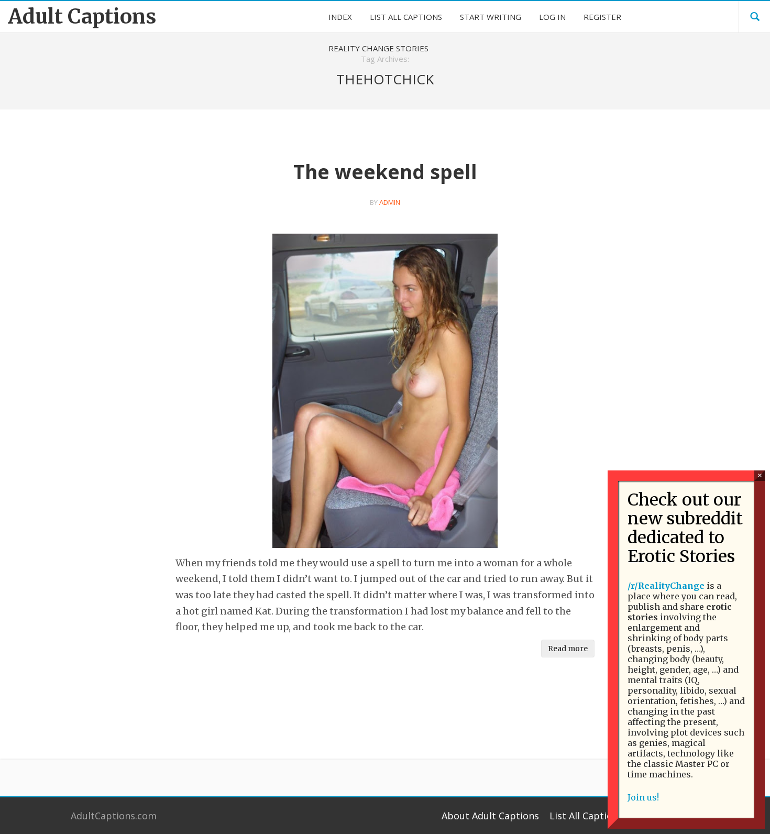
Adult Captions (82, 16)
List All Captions (586, 815)
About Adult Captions (490, 815)
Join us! (643, 797)
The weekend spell (385, 171)
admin (389, 202)
